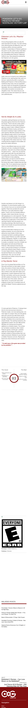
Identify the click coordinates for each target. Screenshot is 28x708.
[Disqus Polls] (14, 410)
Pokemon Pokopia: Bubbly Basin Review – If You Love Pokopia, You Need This (13, 613)
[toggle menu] (26, 2)
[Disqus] (14, 449)
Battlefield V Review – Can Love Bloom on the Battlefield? (13, 680)
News (2, 706)
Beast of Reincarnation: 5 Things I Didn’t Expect (13, 617)
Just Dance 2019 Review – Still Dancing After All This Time (15, 685)
